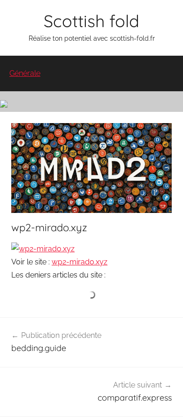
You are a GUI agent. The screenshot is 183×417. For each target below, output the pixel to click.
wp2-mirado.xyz (79, 261)
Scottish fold (91, 20)
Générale (24, 73)
